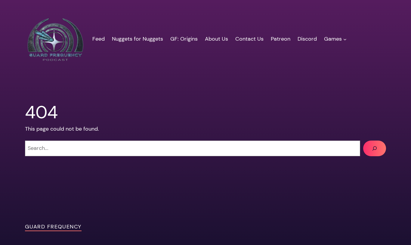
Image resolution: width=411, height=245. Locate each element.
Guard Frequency (53, 226)
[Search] (374, 148)
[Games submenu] (345, 39)
